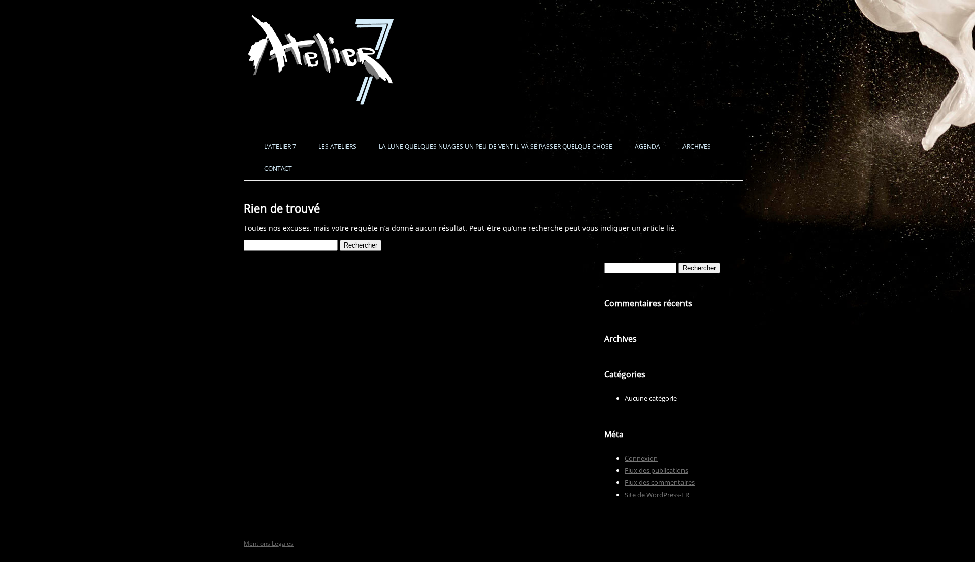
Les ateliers (337, 146)
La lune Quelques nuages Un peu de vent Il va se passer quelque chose (495, 146)
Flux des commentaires (660, 482)
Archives (696, 146)
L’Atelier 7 (280, 146)
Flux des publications (656, 470)
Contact (278, 168)
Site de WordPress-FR (657, 494)
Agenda (647, 146)
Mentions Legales (269, 543)
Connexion (641, 458)
